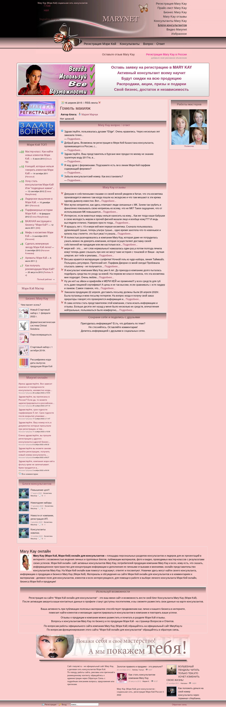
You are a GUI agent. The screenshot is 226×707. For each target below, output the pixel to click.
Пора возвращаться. (41, 334)
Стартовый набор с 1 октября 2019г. (41, 348)
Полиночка (189, 146)
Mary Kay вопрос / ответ (114, 125)
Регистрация (50, 704)
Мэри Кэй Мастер (33, 288)
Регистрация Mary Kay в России (166, 54)
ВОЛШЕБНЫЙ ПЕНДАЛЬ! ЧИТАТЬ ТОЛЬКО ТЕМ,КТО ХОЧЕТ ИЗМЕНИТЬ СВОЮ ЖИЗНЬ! (183, 673)
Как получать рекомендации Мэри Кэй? (39, 267)
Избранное (179, 33)
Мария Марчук (89, 114)
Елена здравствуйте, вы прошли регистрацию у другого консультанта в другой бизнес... (35, 438)
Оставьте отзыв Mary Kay (118, 54)
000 (38, 227)
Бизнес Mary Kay (175, 12)
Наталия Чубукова (25, 393)
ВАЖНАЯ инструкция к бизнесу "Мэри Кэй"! (38, 222)
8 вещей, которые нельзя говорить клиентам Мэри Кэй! (39, 169)
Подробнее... (74, 139)
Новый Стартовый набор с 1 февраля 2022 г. (40, 313)
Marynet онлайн (37, 377)
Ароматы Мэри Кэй (36, 257)
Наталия (30, 239)
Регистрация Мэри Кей (100, 43)
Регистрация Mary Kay (171, 3)
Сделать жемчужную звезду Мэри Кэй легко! (38, 245)
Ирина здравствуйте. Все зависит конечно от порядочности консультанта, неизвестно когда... (35, 387)
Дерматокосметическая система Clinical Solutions (42, 325)
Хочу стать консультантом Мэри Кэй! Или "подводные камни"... (40, 184)
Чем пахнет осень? (31, 304)
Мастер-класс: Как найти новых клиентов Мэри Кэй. (39, 155)
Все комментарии (30, 473)
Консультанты (129, 43)
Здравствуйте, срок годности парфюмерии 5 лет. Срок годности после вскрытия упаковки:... (36, 412)
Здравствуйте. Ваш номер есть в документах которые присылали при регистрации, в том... (35, 425)
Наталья (30, 176)
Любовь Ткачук (138, 669)
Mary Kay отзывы (175, 16)
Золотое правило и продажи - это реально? (140, 666)
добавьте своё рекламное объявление (169, 57)
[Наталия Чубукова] (24, 497)
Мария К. (146, 681)
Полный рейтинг (44, 279)
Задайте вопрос (49, 19)
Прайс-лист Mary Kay (172, 8)
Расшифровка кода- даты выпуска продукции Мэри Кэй (41, 363)
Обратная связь (179, 704)
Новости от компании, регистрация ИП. (42, 517)
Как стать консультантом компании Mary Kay (142, 676)
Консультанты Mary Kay (170, 20)
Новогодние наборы (41, 502)
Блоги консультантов (172, 25)
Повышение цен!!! (40, 489)
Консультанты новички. (38, 531)
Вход (64, 704)
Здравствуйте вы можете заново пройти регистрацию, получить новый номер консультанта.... (35, 451)
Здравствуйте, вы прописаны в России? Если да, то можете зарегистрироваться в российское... (36, 399)
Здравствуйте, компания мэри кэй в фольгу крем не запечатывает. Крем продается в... (36, 464)
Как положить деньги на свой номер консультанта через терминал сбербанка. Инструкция (185, 694)
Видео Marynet (177, 29)
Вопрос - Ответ (154, 43)
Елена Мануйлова (39, 216)
